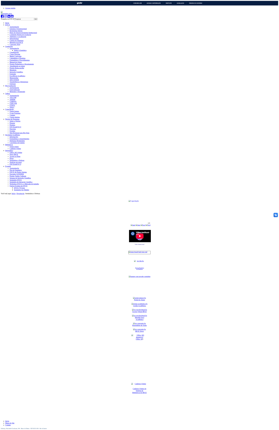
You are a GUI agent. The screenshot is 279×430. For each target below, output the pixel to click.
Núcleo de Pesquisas (12, 119)
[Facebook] (2, 17)
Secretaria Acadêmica (12, 135)
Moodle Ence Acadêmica (139, 318)
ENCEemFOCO (15, 127)
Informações (14, 137)
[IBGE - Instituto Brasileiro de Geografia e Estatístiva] (2, 12)
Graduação (9, 46)
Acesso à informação (154, 3)
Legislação (180, 3)
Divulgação (20, 193)
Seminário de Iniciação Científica (21, 182)
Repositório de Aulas (139, 325)
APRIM (12, 99)
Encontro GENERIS (17, 174)
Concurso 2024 (15, 44)
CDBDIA (13, 101)
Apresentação (14, 27)
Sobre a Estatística (20, 50)
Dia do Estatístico (16, 170)
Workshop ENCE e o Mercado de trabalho (24, 184)
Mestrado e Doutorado (17, 92)
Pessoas (12, 123)
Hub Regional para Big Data (19, 133)
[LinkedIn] (9, 17)
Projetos (12, 125)
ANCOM (13, 97)
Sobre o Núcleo (15, 121)
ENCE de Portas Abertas (18, 172)
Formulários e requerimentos (19, 139)
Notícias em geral (16, 162)
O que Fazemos (15, 113)
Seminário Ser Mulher (21, 190)
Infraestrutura (14, 39)
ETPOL (12, 105)
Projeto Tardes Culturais (18, 176)
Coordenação (14, 52)
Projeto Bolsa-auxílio (17, 68)
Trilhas (7, 94)
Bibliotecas (9, 145)
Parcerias (13, 129)
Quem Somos (14, 111)
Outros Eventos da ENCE (18, 186)
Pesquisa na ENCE (7, 19)
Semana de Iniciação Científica (20, 178)
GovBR (79, 3)
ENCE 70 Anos (19, 188)
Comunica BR (137, 3)
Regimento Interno (16, 31)
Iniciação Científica (16, 72)
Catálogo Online (15, 149)
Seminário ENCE (16, 180)
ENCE (7, 25)
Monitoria (13, 70)
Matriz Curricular (15, 56)
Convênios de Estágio (17, 143)
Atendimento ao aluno (17, 66)
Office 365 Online (16, 152)
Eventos (12, 131)
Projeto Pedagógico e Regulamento (22, 64)
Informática (9, 150)
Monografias (14, 78)
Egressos (13, 84)
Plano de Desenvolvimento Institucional (23, 33)
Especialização (15, 90)
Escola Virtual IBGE (139, 312)
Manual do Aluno (16, 62)
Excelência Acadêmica (17, 76)
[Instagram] (5, 17)
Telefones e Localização (18, 37)
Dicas (12, 158)
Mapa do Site (9, 423)
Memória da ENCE (16, 42)
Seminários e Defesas (17, 160)
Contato (12, 115)
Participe (169, 3)
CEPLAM (13, 103)
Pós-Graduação (10, 86)
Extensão (13, 74)
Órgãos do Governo (195, 3)
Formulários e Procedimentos (20, 60)
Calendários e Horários (17, 58)
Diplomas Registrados (17, 141)
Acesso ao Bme (15, 156)
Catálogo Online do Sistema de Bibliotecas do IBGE (139, 391)
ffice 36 (139, 339)
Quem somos (14, 147)
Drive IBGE (14, 154)
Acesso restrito (10, 8)
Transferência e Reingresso (19, 82)
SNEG (12, 107)
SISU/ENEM (14, 80)
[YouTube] (12, 17)
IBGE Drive (139, 331)
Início (7, 23)
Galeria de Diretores (16, 40)
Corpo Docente (15, 54)
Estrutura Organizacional (18, 29)
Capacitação (9, 109)
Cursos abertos (15, 117)
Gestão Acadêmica (139, 306)
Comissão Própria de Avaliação (20, 35)
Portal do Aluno (139, 300)
